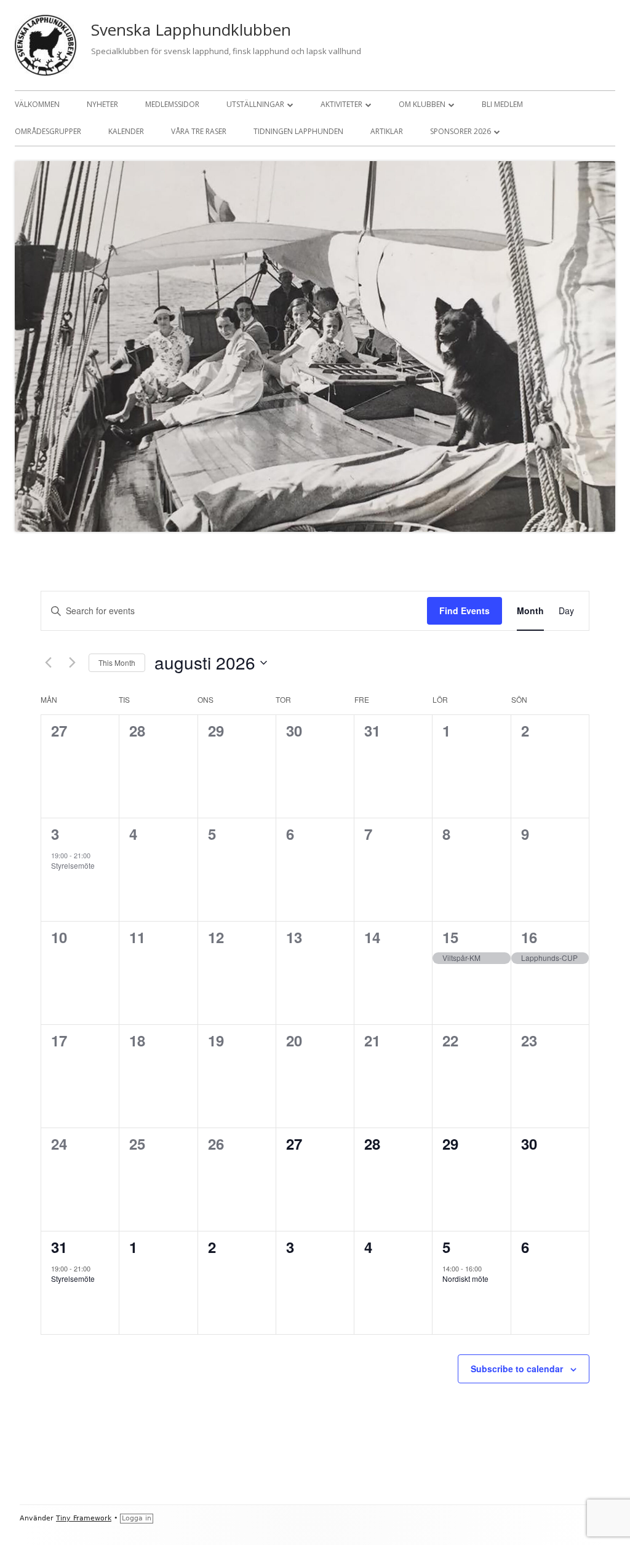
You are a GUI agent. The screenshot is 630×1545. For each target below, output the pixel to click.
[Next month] (72, 662)
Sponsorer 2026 (460, 131)
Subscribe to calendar (517, 1368)
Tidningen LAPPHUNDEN (298, 131)
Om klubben (422, 104)
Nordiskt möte (465, 1278)
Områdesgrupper (48, 131)
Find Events (464, 610)
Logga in (136, 1518)
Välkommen (37, 104)
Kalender (126, 131)
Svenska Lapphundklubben (191, 29)
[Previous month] (48, 662)
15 (450, 937)
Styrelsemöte (73, 865)
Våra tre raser (198, 131)
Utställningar (255, 104)
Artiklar (386, 131)
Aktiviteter (341, 104)
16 (529, 937)
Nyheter (102, 104)
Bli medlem (502, 104)
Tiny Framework (83, 1518)
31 (59, 1246)
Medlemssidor (172, 104)
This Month (116, 662)
